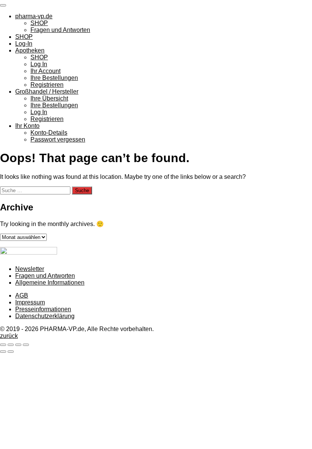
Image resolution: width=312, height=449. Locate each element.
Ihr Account (45, 71)
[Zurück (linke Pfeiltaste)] (3, 351)
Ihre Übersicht (49, 98)
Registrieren (47, 84)
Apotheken (30, 50)
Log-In (23, 43)
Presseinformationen (43, 309)
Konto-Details (48, 132)
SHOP (39, 23)
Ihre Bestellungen (54, 78)
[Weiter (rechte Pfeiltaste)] (11, 351)
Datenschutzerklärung (45, 316)
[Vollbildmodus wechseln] (11, 345)
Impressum (30, 302)
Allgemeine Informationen (49, 282)
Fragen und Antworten (60, 30)
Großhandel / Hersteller (46, 91)
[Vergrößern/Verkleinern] (3, 345)
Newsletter (29, 269)
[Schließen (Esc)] (26, 345)
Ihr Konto (27, 126)
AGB (21, 295)
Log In (38, 64)
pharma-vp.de (34, 16)
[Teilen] (18, 345)
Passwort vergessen (57, 139)
